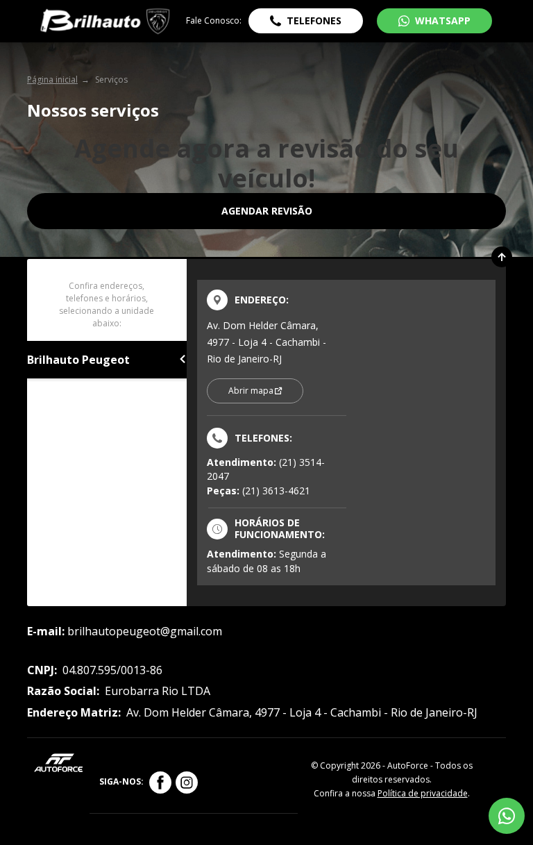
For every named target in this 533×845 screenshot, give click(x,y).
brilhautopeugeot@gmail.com (144, 631)
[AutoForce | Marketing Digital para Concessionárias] (58, 761)
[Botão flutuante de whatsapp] (507, 816)
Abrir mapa (250, 390)
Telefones (314, 20)
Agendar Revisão (266, 210)
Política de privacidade (423, 793)
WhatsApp (443, 20)
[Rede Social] (160, 782)
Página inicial (52, 79)
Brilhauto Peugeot (78, 359)
